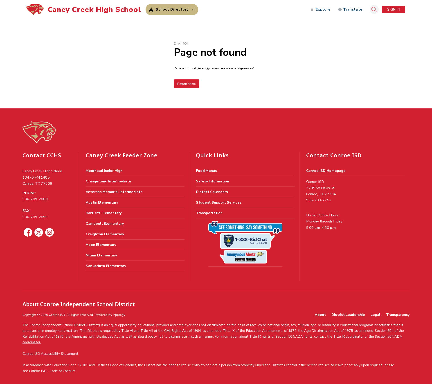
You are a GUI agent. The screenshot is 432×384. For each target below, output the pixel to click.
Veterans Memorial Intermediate (114, 191)
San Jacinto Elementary (106, 265)
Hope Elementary (101, 244)
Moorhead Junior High (104, 170)
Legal (375, 314)
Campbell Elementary (105, 223)
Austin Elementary (102, 202)
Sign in (393, 9)
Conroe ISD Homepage (326, 170)
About (320, 314)
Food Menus (206, 170)
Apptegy (119, 315)
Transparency (398, 314)
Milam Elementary (101, 255)
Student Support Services (219, 202)
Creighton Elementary (105, 234)
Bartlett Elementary (104, 213)
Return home (186, 84)
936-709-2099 (35, 217)
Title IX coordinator (348, 336)
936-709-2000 (35, 199)
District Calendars (212, 191)
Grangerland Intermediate (108, 181)
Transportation (209, 213)
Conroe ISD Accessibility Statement (50, 353)
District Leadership (348, 314)
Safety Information (212, 181)
